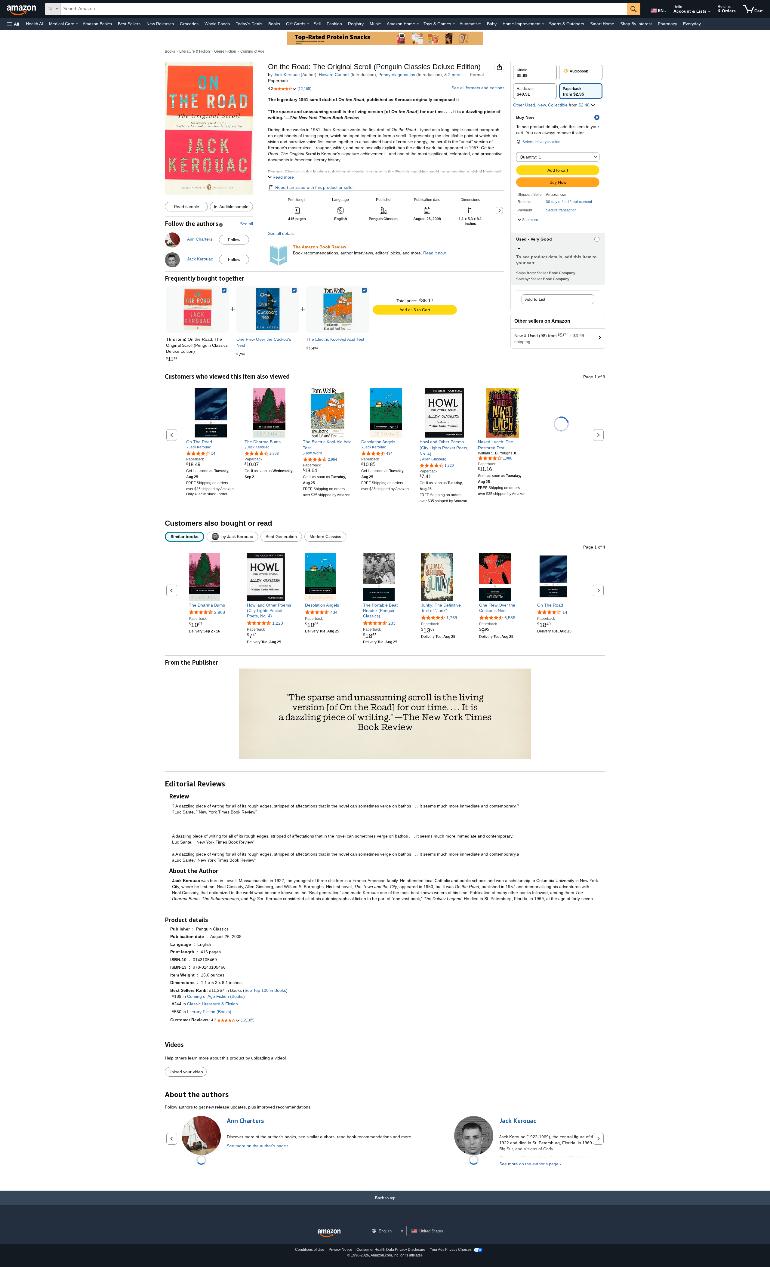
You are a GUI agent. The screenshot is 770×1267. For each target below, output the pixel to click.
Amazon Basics (97, 23)
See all (246, 223)
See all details (281, 233)
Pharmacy (667, 23)
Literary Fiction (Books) (209, 1011)
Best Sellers (129, 23)
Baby (492, 23)
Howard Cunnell (334, 74)
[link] (268, 309)
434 (333, 612)
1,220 (277, 623)
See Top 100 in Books (265, 990)
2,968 (219, 612)
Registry (356, 23)
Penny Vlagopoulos (396, 74)
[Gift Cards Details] (308, 24)
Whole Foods (217, 23)
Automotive (470, 23)
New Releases (160, 23)
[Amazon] (22, 9)
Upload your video (185, 1071)
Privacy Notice (340, 1249)
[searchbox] (344, 9)
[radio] (534, 72)
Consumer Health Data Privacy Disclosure (390, 1249)
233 (392, 623)
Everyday (692, 23)
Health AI (34, 23)
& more (453, 74)
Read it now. (435, 253)
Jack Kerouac (287, 74)
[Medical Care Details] (77, 24)
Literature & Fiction (194, 51)
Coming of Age (252, 51)
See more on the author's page (256, 1145)
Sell (317, 23)
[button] (13, 24)
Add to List (535, 299)
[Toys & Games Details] (454, 24)
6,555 (509, 617)
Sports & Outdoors (566, 23)
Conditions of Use (309, 1249)
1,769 (451, 617)
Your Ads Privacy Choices (451, 1249)
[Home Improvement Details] (543, 24)
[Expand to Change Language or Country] (665, 11)
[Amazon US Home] (329, 1233)
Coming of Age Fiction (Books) (216, 996)
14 (564, 612)
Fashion (334, 23)
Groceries (189, 23)
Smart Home (602, 23)
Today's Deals (249, 23)
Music (375, 23)
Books (274, 23)
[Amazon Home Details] (418, 24)
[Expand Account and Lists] (709, 11)
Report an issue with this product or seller (314, 187)
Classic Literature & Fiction (212, 1003)
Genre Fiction (225, 51)
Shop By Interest (636, 23)
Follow (234, 239)
